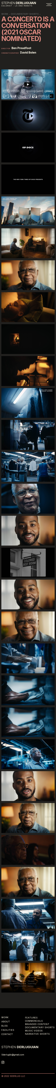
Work (5, 1017)
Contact (7, 1034)
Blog (4, 1026)
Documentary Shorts (25, 14)
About (5, 1021)
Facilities (7, 1030)
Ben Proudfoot (21, 48)
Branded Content (37, 1024)
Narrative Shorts (37, 1034)
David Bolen (28, 52)
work (4, 14)
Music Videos (34, 1030)
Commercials (34, 1021)
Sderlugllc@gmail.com (12, 1054)
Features (31, 1017)
